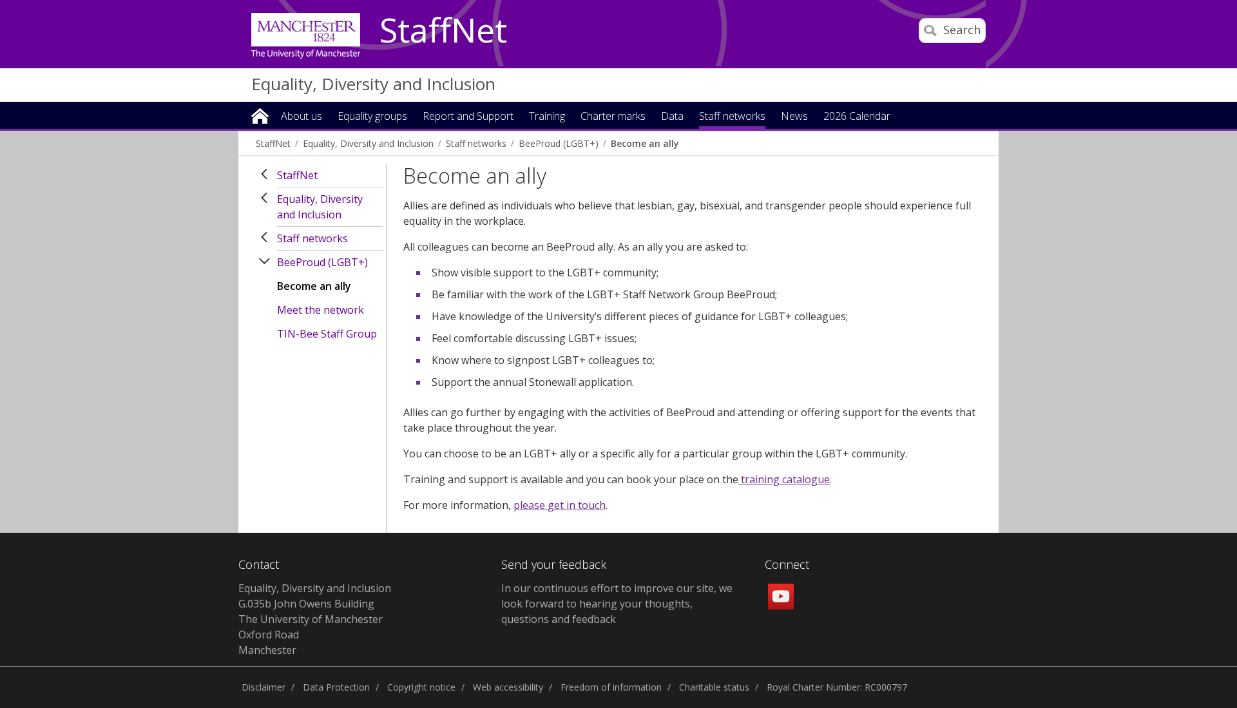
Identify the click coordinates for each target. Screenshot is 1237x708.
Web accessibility (508, 687)
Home (260, 115)
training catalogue (784, 479)
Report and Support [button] (468, 117)
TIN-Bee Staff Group (327, 334)
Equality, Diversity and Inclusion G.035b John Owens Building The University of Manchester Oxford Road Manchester (314, 619)
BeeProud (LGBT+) (559, 143)
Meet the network (320, 310)
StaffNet (443, 31)
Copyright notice (421, 687)
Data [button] (672, 117)
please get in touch (559, 505)
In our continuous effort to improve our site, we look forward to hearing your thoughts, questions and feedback (617, 603)
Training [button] (547, 117)
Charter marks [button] (613, 117)
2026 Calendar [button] (856, 117)
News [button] (794, 117)
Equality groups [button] (372, 117)
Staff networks (476, 143)
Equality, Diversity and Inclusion (373, 83)
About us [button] (301, 117)
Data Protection (336, 687)
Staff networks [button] (732, 117)
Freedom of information (611, 687)
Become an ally (644, 143)
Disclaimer (263, 687)
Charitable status (714, 687)
